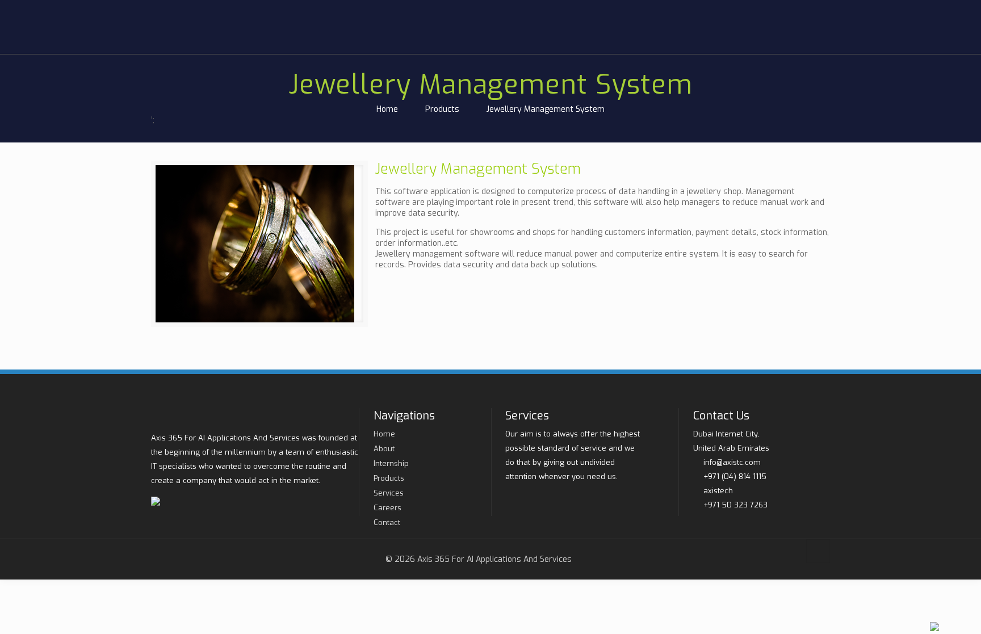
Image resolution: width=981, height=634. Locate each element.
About (384, 449)
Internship (391, 463)
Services (389, 493)
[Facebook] (820, 9)
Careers (387, 508)
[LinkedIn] (832, 9)
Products (442, 109)
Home (387, 109)
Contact (387, 522)
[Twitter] (807, 9)
